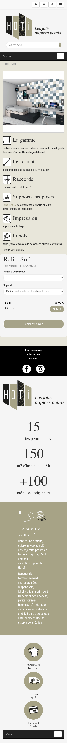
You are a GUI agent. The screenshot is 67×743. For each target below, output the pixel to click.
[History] (36, 4)
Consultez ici (10, 205)
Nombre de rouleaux (14, 271)
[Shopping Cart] (44, 4)
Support (7, 285)
